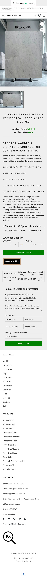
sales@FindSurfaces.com (18, 489)
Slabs (5, 406)
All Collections (9, 469)
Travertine (7, 369)
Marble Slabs (8, 428)
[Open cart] (44, 15)
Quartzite (7, 377)
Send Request (23, 344)
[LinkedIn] (25, 518)
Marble (6, 361)
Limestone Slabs (10, 441)
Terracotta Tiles (9, 465)
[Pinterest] (20, 518)
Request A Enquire (23, 252)
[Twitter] (9, 518)
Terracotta (7, 385)
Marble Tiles (8, 420)
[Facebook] (4, 518)
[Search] (35, 16)
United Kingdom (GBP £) (22, 553)
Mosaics (6, 398)
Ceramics (7, 390)
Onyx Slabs (7, 457)
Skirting (6, 402)
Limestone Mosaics (11, 437)
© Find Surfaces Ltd (23, 558)
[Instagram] (14, 518)
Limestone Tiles (10, 432)
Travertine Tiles (9, 445)
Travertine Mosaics (11, 449)
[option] (23, 52)
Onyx (5, 373)
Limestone (7, 365)
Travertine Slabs (10, 453)
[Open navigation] (3, 15)
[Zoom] (42, 24)
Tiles (5, 394)
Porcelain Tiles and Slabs (13, 461)
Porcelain (7, 381)
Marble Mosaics (9, 424)
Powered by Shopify (23, 561)
